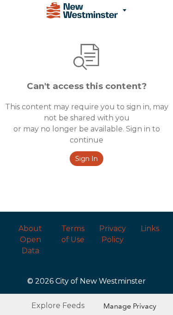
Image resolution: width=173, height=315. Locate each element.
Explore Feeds (57, 305)
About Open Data (30, 239)
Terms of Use (72, 234)
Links (150, 228)
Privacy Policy (112, 234)
